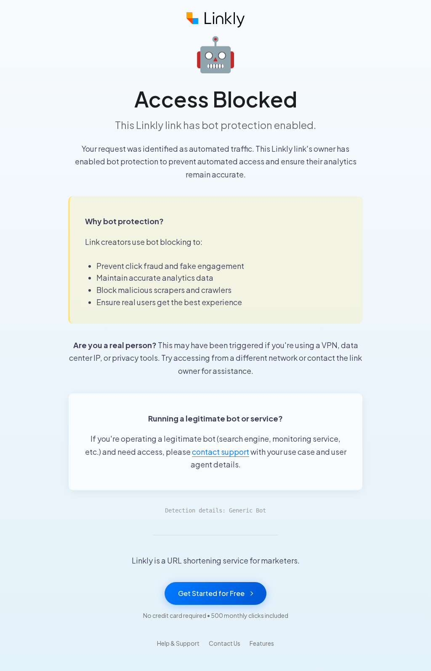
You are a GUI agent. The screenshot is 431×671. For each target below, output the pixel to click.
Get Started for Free (211, 593)
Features (262, 643)
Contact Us (224, 643)
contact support (220, 451)
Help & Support (178, 643)
